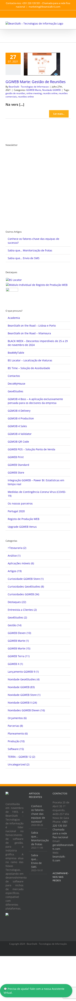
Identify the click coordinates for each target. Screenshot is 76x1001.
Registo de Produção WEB (23, 519)
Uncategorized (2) (18, 764)
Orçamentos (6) (17, 718)
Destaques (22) (17, 602)
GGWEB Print (16, 457)
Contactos (14, 376)
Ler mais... (58, 113)
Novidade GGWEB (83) (21, 687)
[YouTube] (64, 889)
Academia (14, 318)
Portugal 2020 (16, 511)
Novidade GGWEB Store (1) (24, 695)
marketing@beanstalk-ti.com (44, 6)
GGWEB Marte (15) (19, 648)
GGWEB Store (16, 472)
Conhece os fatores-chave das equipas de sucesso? (38, 813)
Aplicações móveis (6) (21, 563)
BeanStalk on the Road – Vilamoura (29, 333)
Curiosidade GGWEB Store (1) (26, 579)
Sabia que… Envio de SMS (23, 258)
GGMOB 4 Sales (17, 426)
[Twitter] (59, 889)
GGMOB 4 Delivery (19, 410)
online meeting (34, 93)
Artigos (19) (15, 571)
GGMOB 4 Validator (20, 434)
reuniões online (26, 96)
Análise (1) (14, 555)
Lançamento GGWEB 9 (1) (23, 671)
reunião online (50, 93)
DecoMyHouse (16, 383)
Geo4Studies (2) (17, 617)
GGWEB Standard (18, 465)
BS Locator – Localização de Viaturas (30, 360)
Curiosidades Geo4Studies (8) (26, 586)
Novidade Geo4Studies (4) (23, 679)
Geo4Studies (15, 391)
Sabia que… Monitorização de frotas (30, 250)
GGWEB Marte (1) (18, 640)
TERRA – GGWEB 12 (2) (21, 756)
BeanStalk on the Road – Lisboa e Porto (32, 325)
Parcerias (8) (15, 725)
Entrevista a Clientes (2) (22, 609)
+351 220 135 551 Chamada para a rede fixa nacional (60, 829)
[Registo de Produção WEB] (37, 284)
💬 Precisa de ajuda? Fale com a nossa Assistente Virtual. (34, 990)
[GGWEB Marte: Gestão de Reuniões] (42, 64)
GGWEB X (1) (15, 664)
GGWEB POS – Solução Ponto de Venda (31, 449)
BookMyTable (16, 352)
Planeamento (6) (18, 733)
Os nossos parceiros (20, 503)
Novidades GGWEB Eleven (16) (26, 710)
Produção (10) (16, 741)
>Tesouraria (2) (17, 548)
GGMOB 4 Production (21, 418)
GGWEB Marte (33, 90)
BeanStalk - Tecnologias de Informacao (29, 86)
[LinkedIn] (69, 889)
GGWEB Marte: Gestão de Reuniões (36, 81)
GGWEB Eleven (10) (19, 633)
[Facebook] (54, 889)
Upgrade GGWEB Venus (22, 526)
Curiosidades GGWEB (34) (23, 594)
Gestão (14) (14, 625)
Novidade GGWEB (51, 90)
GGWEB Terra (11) (19, 656)
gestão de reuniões (15, 93)
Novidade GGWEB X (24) (22, 702)
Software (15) (16, 749)
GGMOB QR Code (18, 441)
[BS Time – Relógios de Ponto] (12, 294)
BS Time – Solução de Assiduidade (29, 368)
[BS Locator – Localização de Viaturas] (14, 279)
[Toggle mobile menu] (69, 23)
